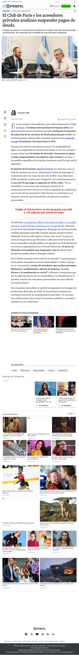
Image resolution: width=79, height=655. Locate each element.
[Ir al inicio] (15, 6)
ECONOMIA (6, 11)
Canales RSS (7, 641)
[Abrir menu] (4, 6)
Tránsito (62, 641)
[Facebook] (26, 634)
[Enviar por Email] (5, 130)
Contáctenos (27, 641)
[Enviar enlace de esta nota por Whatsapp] (5, 124)
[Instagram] (43, 634)
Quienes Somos (16, 641)
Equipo (41, 641)
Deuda (14, 370)
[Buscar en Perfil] (75, 2)
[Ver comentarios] (75, 11)
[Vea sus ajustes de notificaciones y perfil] (74, 6)
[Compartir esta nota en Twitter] (5, 118)
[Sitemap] (53, 634)
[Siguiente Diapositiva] (75, 395)
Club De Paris (25, 370)
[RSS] (48, 634)
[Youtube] (37, 634)
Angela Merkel (63, 370)
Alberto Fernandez (39, 370)
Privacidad (35, 641)
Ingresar (56, 6)
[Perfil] (39, 629)
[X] (32, 634)
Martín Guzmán (45, 168)
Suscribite (66, 6)
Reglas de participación (51, 641)
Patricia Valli (23, 112)
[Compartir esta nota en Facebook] (5, 112)
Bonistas (51, 370)
